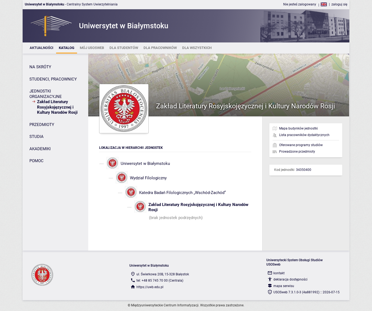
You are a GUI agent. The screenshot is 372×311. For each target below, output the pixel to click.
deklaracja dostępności (290, 279)
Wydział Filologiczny (148, 177)
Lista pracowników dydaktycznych (304, 135)
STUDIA (36, 136)
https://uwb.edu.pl (149, 287)
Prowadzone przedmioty (297, 151)
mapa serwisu (283, 286)
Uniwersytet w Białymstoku (145, 163)
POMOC (36, 160)
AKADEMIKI (40, 148)
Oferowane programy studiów (301, 145)
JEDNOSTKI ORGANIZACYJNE (45, 94)
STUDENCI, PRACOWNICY (53, 79)
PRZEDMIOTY (41, 124)
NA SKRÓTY (40, 66)
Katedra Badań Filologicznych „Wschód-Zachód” (182, 192)
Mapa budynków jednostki (298, 128)
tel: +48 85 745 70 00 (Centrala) (159, 280)
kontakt (279, 273)
